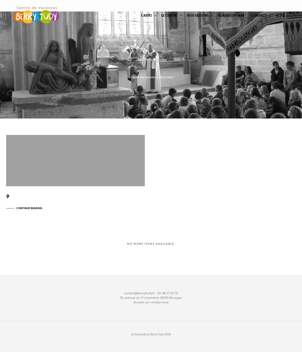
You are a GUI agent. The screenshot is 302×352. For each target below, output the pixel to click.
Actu (280, 15)
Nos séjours (198, 15)
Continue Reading (29, 208)
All (140, 60)
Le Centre (169, 15)
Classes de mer (231, 15)
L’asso (146, 15)
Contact (258, 15)
